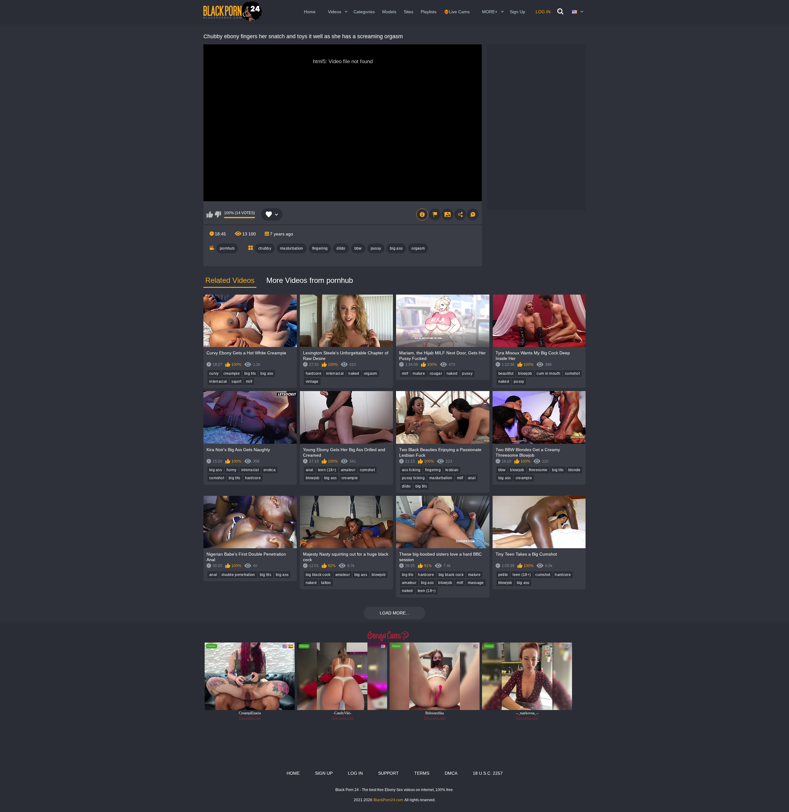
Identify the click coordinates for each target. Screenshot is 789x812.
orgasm (418, 248)
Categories (364, 11)
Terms (421, 773)
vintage (312, 381)
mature (419, 373)
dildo (341, 248)
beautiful (506, 373)
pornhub (227, 248)
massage (476, 583)
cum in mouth (548, 373)
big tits (250, 373)
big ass (396, 248)
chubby (264, 248)
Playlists (428, 11)
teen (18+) (327, 470)
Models (389, 11)
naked (353, 373)
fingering (320, 248)
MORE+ (489, 11)
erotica (270, 470)
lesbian (451, 470)
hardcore (313, 373)
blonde (574, 470)
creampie (231, 373)
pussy (376, 248)
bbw (358, 248)
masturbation (291, 248)
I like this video (209, 214)
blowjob (525, 373)
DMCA (451, 773)
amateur (348, 470)
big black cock (318, 575)
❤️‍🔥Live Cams (457, 11)
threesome (538, 470)
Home (310, 11)
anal (309, 470)
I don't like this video (218, 214)
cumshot (572, 373)
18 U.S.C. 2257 (488, 773)
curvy (214, 373)
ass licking (411, 470)
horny (232, 470)
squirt (236, 381)
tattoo (326, 583)
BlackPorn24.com (388, 800)
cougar (436, 373)
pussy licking (413, 478)
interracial (218, 381)
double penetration (238, 575)
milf (249, 381)
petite (503, 575)
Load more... (394, 612)
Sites (408, 11)
